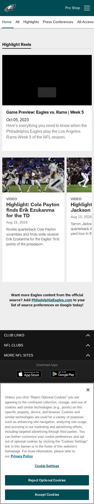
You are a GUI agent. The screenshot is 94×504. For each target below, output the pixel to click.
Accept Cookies (47, 494)
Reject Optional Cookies (47, 480)
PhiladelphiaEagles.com (52, 300)
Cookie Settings (47, 466)
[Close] (87, 394)
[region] (47, 446)
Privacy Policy (60, 456)
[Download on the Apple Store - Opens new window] (29, 374)
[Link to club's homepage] (10, 6)
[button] (47, 92)
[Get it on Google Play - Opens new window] (63, 376)
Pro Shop (72, 8)
